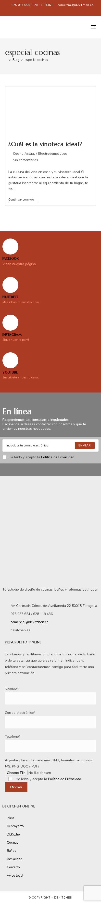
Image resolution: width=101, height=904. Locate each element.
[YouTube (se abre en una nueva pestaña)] (61, 10)
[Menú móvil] (93, 27)
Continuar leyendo (23, 200)
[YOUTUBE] (10, 360)
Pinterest (10, 297)
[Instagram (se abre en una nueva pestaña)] (56, 10)
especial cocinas (36, 60)
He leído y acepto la (41, 457)
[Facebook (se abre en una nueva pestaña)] (41, 10)
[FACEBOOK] (10, 247)
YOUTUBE (10, 372)
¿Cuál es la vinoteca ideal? (45, 144)
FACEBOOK (10, 258)
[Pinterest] (10, 285)
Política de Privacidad (57, 457)
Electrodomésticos (52, 153)
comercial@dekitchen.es (75, 5)
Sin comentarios (25, 160)
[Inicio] (6, 60)
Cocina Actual (24, 153)
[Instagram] (10, 323)
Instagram (12, 335)
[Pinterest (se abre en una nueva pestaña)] (50, 10)
